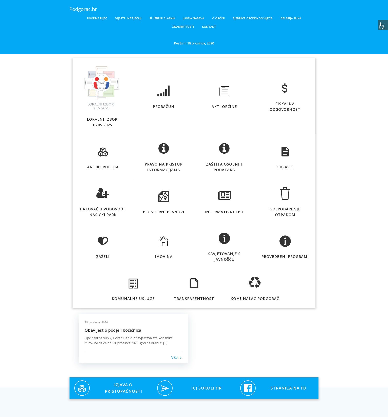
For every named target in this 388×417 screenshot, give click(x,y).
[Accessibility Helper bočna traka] (383, 25)
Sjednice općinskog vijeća (252, 18)
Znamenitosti (183, 27)
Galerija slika (290, 18)
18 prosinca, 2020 (96, 322)
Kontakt (209, 27)
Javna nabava (193, 18)
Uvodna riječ (97, 18)
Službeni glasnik (162, 18)
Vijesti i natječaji (128, 18)
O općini (218, 18)
